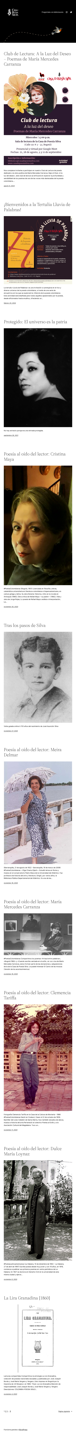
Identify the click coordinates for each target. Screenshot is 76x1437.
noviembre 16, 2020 (11, 974)
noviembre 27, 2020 (11, 731)
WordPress (23, 1430)
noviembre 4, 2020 (10, 1394)
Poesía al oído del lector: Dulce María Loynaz (33, 1151)
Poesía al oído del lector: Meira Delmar (33, 752)
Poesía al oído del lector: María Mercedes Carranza (33, 904)
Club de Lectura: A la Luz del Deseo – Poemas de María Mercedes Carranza (37, 59)
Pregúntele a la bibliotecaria (52, 12)
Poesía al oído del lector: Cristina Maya (35, 456)
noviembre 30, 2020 (11, 607)
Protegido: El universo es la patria (35, 321)
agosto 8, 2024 (9, 186)
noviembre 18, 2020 (11, 883)
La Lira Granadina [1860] (27, 1298)
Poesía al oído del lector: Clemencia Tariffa (37, 995)
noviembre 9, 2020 (10, 1279)
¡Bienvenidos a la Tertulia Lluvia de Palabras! (37, 207)
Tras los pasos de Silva (25, 625)
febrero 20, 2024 (10, 303)
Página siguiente (65, 1411)
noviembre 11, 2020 (10, 1130)
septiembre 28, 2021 (11, 435)
